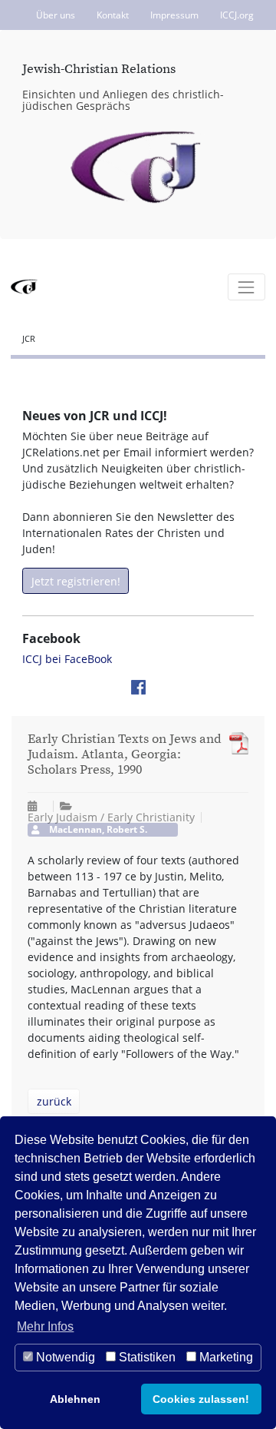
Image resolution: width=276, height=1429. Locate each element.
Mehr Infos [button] (45, 1326)
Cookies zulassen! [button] (201, 1399)
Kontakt (113, 15)
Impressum (174, 15)
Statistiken (146, 1357)
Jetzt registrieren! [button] (75, 581)
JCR (28, 338)
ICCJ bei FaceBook (67, 659)
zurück (54, 1101)
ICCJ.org (237, 15)
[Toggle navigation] (246, 287)
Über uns (55, 15)
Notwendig (64, 1357)
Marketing (224, 1357)
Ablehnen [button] (75, 1399)
